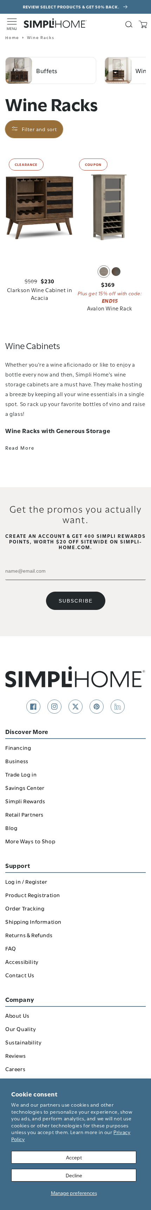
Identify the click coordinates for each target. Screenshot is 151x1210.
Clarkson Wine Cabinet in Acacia (39, 293)
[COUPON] (110, 207)
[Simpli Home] (55, 23)
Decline (74, 1175)
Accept (74, 1157)
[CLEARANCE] (39, 207)
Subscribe (76, 601)
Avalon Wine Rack (109, 308)
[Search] (129, 24)
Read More (19, 447)
